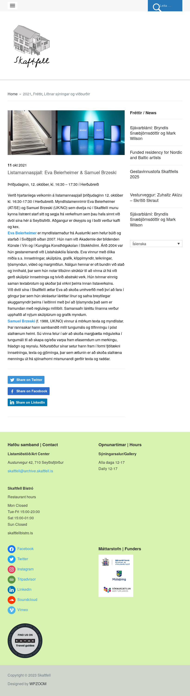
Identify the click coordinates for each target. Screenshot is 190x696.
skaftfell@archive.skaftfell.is (30, 470)
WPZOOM (37, 683)
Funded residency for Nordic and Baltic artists (156, 154)
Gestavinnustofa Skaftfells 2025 (154, 173)
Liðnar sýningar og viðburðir (67, 93)
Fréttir (37, 93)
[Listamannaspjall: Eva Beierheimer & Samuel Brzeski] (66, 132)
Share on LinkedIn (30, 402)
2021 (27, 93)
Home (13, 93)
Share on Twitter (29, 379)
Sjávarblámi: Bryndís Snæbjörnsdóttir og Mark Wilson (153, 132)
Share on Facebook (31, 391)
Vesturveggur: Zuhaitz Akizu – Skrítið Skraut (156, 197)
